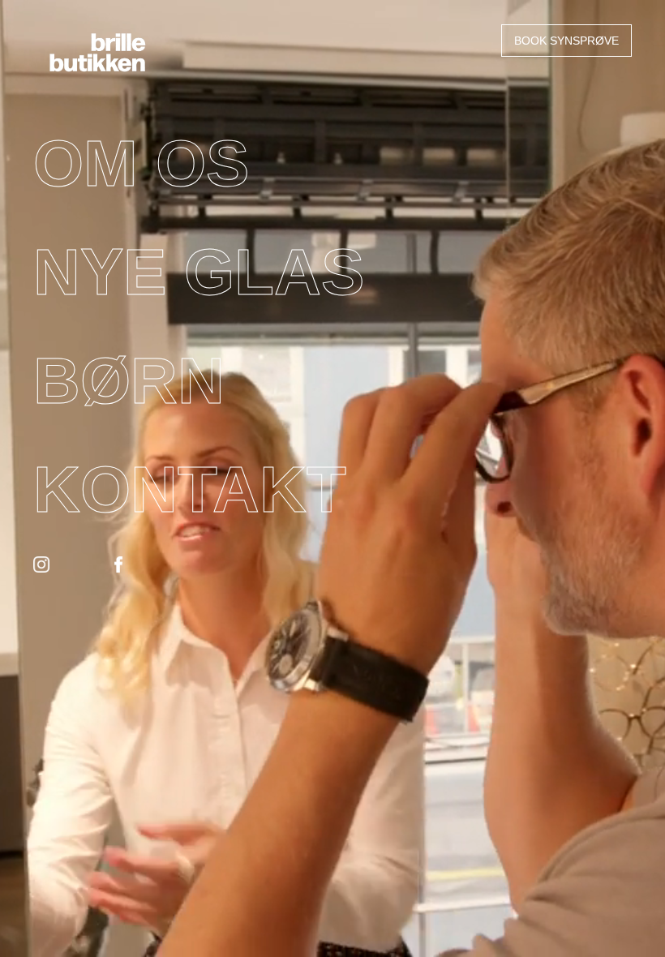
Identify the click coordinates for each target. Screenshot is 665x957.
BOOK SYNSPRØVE (566, 40)
